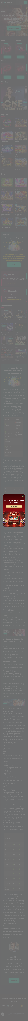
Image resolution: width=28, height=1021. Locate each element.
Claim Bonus (14, 506)
